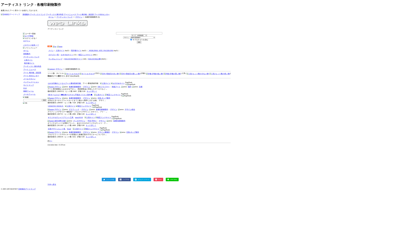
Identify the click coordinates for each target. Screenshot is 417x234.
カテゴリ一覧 (53, 55)
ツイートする (110, 179)
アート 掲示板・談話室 (32, 73)
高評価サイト (29, 63)
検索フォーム (28, 91)
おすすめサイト (67, 55)
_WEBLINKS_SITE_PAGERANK (100, 50)
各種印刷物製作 (75, 87)
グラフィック (74, 109)
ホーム (26, 51)
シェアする (126, 179)
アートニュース (70, 14)
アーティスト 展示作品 (32, 66)
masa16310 (79, 117)
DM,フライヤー (104, 87)
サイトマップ (28, 85)
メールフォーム (29, 94)
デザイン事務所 (104, 132)
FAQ (25, 88)
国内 (129, 87)
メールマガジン (29, 79)
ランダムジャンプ (55, 59)
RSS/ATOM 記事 (94, 59)
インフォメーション (31, 82)
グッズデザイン (79, 121)
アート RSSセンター (31, 76)
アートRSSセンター (102, 14)
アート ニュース (29, 69)
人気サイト (28, 60)
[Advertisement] (35, 136)
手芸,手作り (92, 121)
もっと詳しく (92, 91)
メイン (51, 50)
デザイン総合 (130, 109)
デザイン (78, 17)
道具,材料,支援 (60, 121)
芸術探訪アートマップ (27, 189)
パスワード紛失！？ (31, 45)
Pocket (160, 179)
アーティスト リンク (31, 57)
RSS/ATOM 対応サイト (73, 59)
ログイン (26, 41)
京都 (140, 87)
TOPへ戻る (52, 184)
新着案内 (26, 14)
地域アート (116, 87)
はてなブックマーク (143, 179)
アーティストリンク (38, 14)
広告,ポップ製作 (104, 98)
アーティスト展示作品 (54, 14)
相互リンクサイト (85, 55)
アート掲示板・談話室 (85, 14)
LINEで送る (173, 179)
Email (69, 129)
